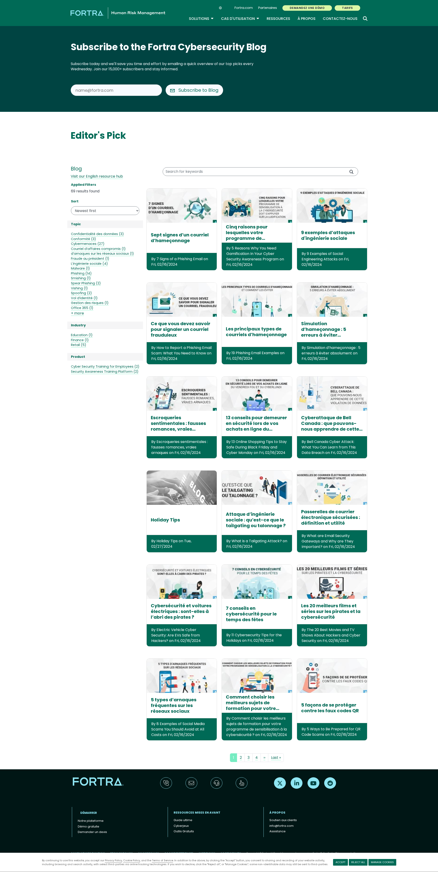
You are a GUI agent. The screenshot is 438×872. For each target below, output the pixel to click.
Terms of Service (162, 860)
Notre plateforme (91, 821)
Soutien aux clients (283, 820)
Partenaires (267, 7)
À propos (306, 18)
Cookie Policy (131, 860)
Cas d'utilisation (240, 18)
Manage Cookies (382, 862)
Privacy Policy (113, 860)
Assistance (277, 831)
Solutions (201, 18)
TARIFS (347, 8)
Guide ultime (183, 820)
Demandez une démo (307, 8)
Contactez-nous (340, 18)
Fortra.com (244, 7)
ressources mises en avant (197, 812)
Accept (340, 862)
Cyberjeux (181, 826)
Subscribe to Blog (198, 90)
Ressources (278, 18)
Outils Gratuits (184, 831)
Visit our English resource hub (97, 176)
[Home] (117, 13)
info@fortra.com (281, 826)
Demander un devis (92, 832)
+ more (77, 313)
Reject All (358, 862)
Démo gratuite (88, 826)
